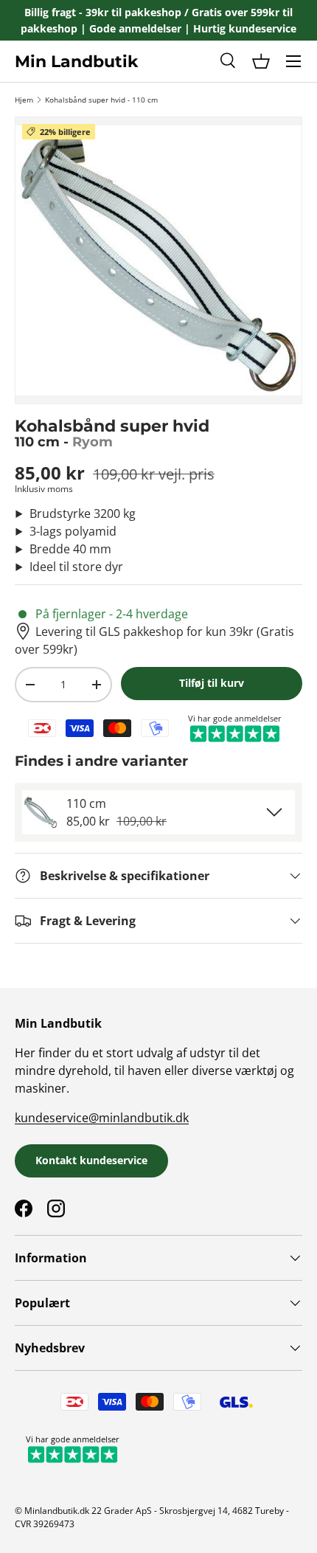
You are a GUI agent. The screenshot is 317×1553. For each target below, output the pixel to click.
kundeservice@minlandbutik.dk (102, 1118)
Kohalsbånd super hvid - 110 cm (101, 99)
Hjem (24, 99)
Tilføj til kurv (211, 683)
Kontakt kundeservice (91, 1160)
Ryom (92, 442)
